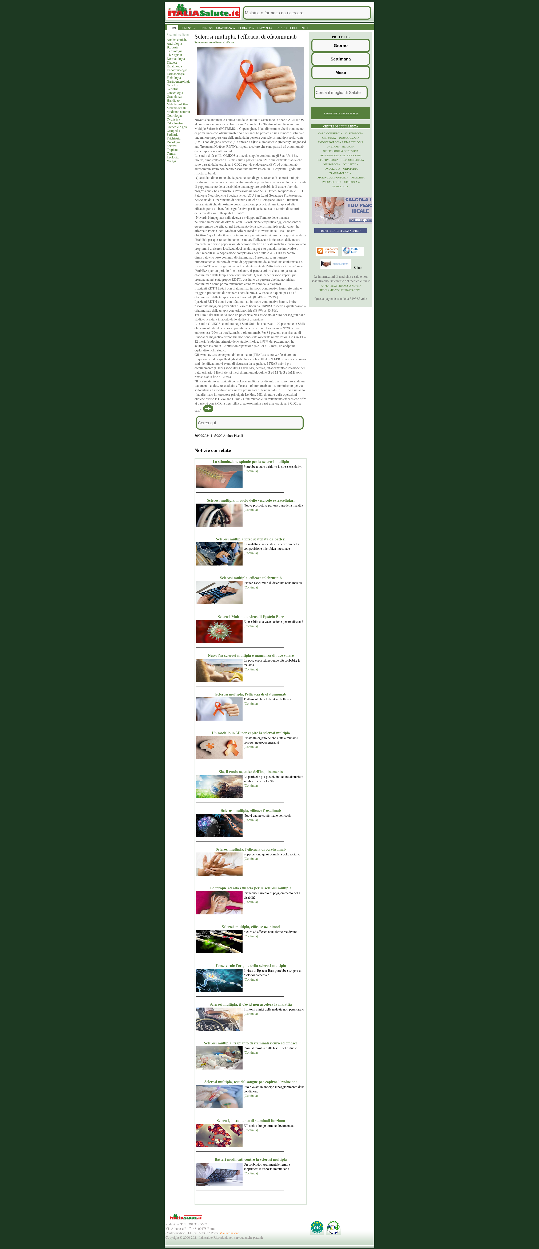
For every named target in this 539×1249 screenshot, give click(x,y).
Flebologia (174, 77)
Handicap (173, 100)
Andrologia (174, 43)
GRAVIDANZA (225, 28)
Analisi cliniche (177, 39)
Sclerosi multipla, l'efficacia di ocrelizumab (251, 849)
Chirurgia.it (174, 54)
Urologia (173, 157)
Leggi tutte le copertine (341, 113)
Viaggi (171, 161)
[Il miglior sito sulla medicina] (336, 267)
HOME (172, 28)
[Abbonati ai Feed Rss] (327, 254)
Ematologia (174, 66)
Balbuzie (173, 47)
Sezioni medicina (178, 34)
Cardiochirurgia (330, 133)
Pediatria (172, 134)
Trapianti (173, 149)
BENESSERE (188, 28)
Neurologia (174, 115)
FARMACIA (264, 28)
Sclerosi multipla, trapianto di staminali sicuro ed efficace (251, 1043)
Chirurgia (329, 137)
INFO (304, 28)
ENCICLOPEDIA (286, 28)
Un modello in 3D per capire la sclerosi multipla (251, 733)
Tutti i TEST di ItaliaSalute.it (341, 230)
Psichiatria (173, 138)
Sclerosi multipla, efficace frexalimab (251, 810)
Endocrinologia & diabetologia (340, 142)
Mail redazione (229, 1233)
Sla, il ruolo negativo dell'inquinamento (251, 771)
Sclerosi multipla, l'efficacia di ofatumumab (250, 694)
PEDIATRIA (246, 28)
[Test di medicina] (343, 223)
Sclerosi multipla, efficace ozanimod (251, 926)
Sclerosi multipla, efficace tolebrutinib (251, 577)
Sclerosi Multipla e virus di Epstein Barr (251, 616)
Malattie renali (176, 108)
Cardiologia (174, 51)
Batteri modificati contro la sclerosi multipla (251, 1159)
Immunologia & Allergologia (341, 155)
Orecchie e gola (177, 127)
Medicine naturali (178, 111)
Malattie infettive (178, 104)
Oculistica (173, 119)
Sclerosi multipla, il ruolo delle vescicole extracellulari (251, 500)
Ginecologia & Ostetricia (341, 151)
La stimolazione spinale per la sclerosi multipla (251, 461)
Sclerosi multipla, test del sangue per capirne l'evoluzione (250, 1081)
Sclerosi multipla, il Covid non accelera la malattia (251, 1004)
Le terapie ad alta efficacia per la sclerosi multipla (250, 888)
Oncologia (332, 168)
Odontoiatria (175, 123)
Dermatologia (176, 58)
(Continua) (251, 471)
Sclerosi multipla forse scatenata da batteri (251, 539)
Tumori (171, 153)
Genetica (173, 85)
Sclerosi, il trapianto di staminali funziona (251, 1120)
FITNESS (207, 28)
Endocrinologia (177, 70)
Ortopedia (173, 130)
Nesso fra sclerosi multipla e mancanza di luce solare (251, 655)
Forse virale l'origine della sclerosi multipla (251, 965)
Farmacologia (176, 73)
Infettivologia (328, 159)
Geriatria (172, 89)
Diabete (172, 62)
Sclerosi (172, 145)
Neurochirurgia (353, 159)
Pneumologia (331, 182)
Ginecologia (175, 92)
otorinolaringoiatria (332, 177)
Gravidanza (174, 96)
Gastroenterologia (178, 81)
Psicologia (173, 142)
